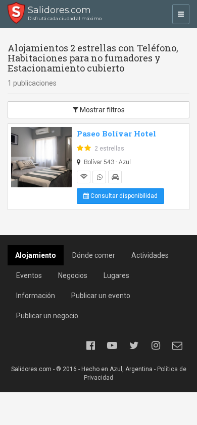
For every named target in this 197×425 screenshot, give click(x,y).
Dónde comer (93, 255)
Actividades (150, 255)
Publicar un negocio (47, 316)
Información (35, 296)
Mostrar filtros (101, 110)
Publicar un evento (100, 296)
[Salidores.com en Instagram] (155, 345)
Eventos (29, 275)
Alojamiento (35, 255)
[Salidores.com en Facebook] (90, 345)
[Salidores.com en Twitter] (133, 345)
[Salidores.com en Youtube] (112, 345)
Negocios (72, 275)
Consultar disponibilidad (123, 195)
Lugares (116, 275)
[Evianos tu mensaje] (177, 345)
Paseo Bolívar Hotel (116, 133)
